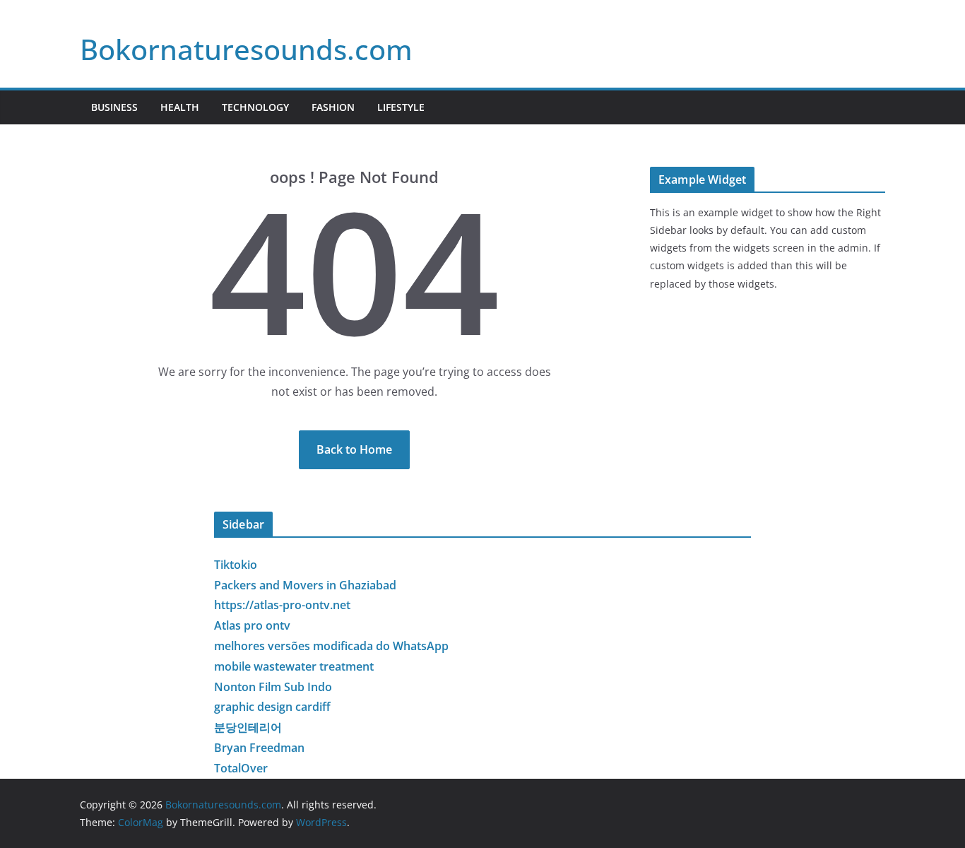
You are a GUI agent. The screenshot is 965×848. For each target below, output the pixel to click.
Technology (255, 107)
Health (179, 107)
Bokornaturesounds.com (246, 49)
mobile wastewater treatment (294, 666)
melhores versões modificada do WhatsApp (331, 646)
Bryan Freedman (259, 747)
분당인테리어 (248, 727)
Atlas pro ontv (252, 625)
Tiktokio (235, 564)
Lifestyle (401, 107)
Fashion (333, 107)
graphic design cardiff (272, 706)
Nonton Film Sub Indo (273, 687)
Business (114, 107)
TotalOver (241, 768)
